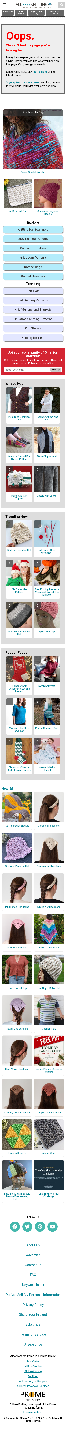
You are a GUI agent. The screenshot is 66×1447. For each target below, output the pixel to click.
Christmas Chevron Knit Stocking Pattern (19, 769)
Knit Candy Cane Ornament (47, 551)
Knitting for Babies (33, 248)
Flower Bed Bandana (17, 1029)
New (4, 788)
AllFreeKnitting (33, 1371)
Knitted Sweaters (33, 276)
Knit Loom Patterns (33, 257)
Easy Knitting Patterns (33, 239)
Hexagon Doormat (17, 1153)
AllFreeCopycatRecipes (33, 1381)
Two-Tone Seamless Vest (19, 418)
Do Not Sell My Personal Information (33, 1295)
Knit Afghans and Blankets (33, 309)
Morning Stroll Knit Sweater (19, 729)
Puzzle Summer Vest (46, 728)
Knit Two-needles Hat (19, 550)
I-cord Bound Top (17, 988)
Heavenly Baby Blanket (47, 769)
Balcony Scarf (49, 1153)
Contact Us (33, 1265)
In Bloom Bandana (17, 947)
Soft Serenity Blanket (17, 826)
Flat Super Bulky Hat (49, 988)
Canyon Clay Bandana (49, 1112)
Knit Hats (33, 291)
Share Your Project (33, 1314)
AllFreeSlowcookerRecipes (33, 1386)
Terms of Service (33, 1334)
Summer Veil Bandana (49, 866)
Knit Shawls (33, 328)
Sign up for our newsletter (23, 82)
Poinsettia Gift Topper (19, 497)
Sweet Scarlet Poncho (33, 172)
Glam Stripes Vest (47, 456)
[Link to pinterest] (40, 1227)
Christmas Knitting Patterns (33, 319)
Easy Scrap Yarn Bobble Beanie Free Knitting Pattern (17, 1196)
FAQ (33, 1275)
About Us (33, 1245)
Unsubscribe (33, 1344)
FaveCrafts (33, 1361)
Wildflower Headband (48, 907)
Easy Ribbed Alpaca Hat (19, 633)
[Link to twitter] (27, 1227)
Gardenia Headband (49, 826)
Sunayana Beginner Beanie (48, 212)
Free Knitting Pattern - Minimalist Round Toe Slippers (47, 592)
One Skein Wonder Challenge (49, 1195)
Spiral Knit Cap (47, 631)
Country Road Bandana (17, 1112)
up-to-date (40, 71)
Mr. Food (33, 1376)
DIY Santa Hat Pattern (19, 591)
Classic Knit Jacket (47, 496)
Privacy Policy (27, 363)
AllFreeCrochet (33, 1366)
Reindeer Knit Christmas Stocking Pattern (19, 689)
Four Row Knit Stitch (18, 211)
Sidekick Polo (48, 1029)
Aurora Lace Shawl (48, 947)
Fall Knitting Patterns (33, 300)
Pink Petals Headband (17, 907)
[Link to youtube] (52, 1227)
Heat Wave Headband (17, 1069)
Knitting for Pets (33, 338)
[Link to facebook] (15, 1227)
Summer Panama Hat (17, 866)
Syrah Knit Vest (46, 686)
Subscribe (33, 1324)
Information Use (44, 363)
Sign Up (56, 369)
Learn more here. (33, 1412)
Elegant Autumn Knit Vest (47, 418)
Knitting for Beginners (33, 229)
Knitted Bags (33, 267)
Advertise (33, 1255)
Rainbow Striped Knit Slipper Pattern (19, 458)
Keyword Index (33, 1285)
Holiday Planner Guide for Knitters (49, 1071)
